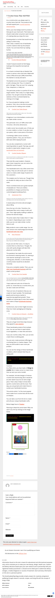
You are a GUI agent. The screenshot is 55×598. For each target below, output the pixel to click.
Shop (29, 585)
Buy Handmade (31, 587)
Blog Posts (8, 10)
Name (8, 518)
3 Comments (9, 17)
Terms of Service (5, 587)
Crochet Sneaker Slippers (19, 153)
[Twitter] (1, 298)
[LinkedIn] (1, 300)
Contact (29, 583)
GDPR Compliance (5, 585)
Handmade (11, 475)
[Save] (20, 448)
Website (8, 529)
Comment (9, 502)
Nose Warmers (16, 234)
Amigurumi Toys (16, 195)
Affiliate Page (10, 58)
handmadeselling (8, 2)
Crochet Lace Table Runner (19, 109)
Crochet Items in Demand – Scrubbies (22, 314)
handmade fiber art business (15, 150)
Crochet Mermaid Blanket (19, 60)
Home (5, 10)
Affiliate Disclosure (5, 583)
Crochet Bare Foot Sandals (19, 274)
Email (8, 524)
